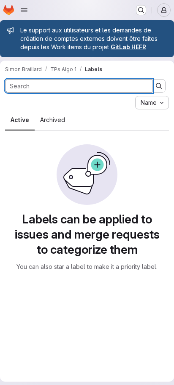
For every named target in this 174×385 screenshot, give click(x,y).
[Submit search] (159, 86)
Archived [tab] (52, 119)
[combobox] (152, 102)
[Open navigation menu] (24, 10)
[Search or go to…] (141, 10)
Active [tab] (20, 119)
